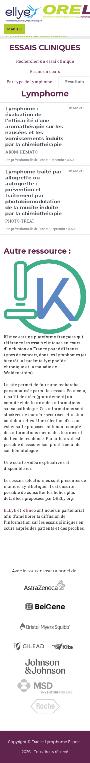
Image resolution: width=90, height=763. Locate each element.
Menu (13, 29)
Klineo (29, 510)
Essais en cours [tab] (45, 71)
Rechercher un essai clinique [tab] (45, 61)
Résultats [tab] (74, 81)
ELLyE (10, 510)
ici (28, 468)
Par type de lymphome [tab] (29, 81)
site (13, 384)
